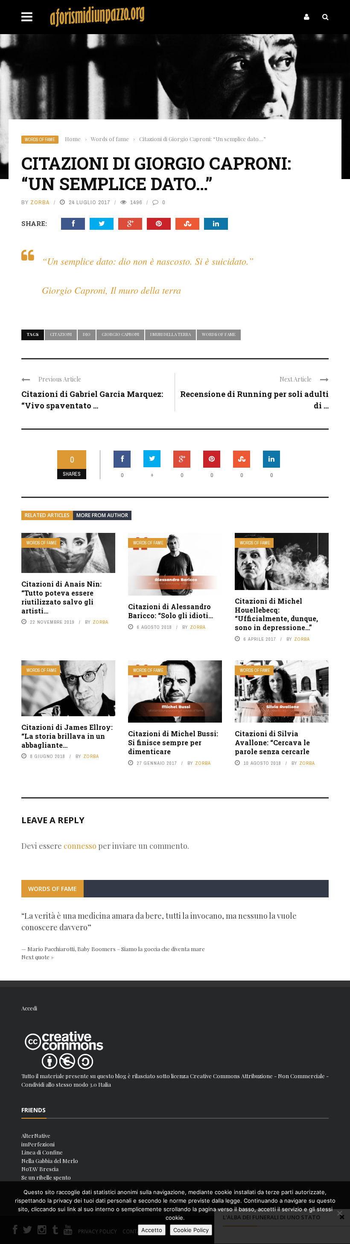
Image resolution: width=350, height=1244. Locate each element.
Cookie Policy (191, 1230)
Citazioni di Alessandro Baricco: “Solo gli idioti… (170, 611)
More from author (102, 515)
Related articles (47, 515)
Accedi (29, 1008)
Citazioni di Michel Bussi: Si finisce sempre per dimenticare (173, 742)
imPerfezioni (38, 1144)
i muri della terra (170, 334)
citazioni (61, 334)
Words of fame (40, 139)
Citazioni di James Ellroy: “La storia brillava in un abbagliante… (67, 736)
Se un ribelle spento (46, 1177)
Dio (86, 334)
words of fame (219, 334)
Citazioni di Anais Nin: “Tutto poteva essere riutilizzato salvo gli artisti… (61, 597)
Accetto (151, 1230)
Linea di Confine (42, 1152)
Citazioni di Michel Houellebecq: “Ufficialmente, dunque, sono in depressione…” (276, 614)
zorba (40, 202)
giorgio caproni (120, 334)
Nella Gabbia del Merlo (49, 1160)
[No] (339, 1213)
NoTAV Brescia (39, 1168)
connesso (80, 846)
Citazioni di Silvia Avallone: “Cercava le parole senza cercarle (272, 742)
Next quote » (37, 956)
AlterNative (35, 1135)
